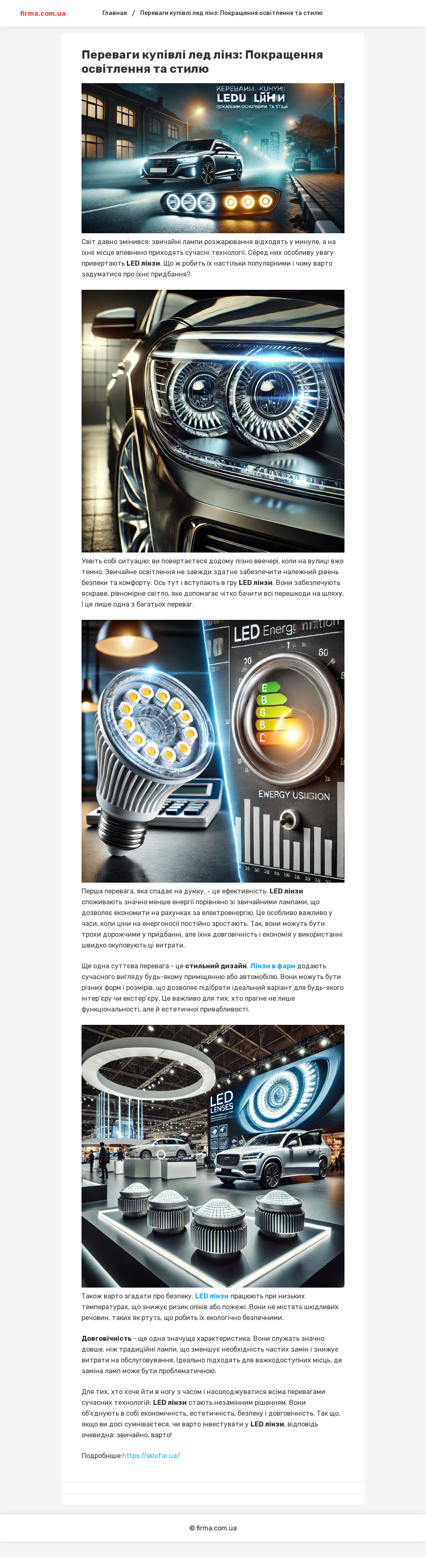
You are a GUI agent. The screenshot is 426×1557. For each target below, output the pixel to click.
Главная (114, 13)
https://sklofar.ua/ (151, 1456)
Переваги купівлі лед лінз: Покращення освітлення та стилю (231, 13)
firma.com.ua (43, 13)
